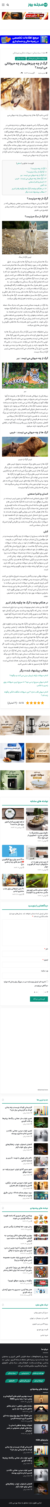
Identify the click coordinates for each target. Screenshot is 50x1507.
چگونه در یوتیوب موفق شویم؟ (20, 1280)
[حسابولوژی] (25, 38)
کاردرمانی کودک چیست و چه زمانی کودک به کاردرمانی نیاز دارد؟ (18, 1109)
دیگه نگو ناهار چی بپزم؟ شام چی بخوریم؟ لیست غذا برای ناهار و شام (17, 1269)
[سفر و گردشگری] (24, 1382)
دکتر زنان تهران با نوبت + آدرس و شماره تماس (19, 1159)
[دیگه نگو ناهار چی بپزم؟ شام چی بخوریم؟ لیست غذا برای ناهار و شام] (41, 1272)
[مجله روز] (38, 5)
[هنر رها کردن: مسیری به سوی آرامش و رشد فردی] (41, 1291)
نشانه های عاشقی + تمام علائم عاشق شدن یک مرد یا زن (19, 1407)
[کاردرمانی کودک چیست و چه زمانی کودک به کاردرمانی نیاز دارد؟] (41, 1110)
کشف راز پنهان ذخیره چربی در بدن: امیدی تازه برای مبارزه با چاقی (18, 1249)
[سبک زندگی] (11, 1374)
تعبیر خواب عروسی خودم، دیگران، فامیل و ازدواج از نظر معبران (18, 1184)
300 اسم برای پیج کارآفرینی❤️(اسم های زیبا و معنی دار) (13, 862)
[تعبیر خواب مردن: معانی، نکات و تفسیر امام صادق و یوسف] (41, 1135)
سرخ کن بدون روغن (41, 1312)
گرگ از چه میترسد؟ (39, 168)
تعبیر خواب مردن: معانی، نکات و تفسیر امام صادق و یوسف (19, 1132)
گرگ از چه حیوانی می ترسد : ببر (33, 175)
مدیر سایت (41, 73)
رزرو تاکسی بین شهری (40, 1323)
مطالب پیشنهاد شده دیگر (36, 192)
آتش (43, 185)
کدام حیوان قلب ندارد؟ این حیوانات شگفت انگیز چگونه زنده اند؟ (26, 693)
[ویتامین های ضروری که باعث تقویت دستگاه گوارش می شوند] (41, 1219)
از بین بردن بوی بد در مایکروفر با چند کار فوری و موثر (37, 864)
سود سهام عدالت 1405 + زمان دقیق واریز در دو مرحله (17, 1194)
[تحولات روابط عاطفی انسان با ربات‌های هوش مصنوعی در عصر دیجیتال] (41, 1428)
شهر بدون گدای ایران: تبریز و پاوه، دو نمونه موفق (17, 1171)
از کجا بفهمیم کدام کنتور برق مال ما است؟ (14, 823)
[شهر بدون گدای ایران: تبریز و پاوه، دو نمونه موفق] (41, 1174)
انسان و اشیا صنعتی (38, 181)
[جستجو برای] (7, 6)
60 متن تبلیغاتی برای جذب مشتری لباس (13, 890)
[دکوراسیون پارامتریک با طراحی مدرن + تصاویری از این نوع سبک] (37, 819)
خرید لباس (44, 1335)
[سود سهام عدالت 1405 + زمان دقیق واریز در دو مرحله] (41, 1195)
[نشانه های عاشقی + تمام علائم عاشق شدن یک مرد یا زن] (41, 1408)
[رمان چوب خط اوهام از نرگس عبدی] (41, 1228)
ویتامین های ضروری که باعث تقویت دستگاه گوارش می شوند (17, 1217)
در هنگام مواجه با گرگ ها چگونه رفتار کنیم (29, 188)
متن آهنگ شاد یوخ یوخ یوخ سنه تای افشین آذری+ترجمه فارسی (17, 1417)
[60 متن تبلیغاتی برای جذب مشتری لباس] (13, 880)
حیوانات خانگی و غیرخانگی (22, 53)
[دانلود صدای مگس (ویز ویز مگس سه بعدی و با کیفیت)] (37, 881)
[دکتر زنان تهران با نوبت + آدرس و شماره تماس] (41, 1161)
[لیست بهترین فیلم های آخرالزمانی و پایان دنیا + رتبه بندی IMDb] (41, 1399)
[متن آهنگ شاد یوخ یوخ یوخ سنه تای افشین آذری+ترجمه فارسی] (41, 1417)
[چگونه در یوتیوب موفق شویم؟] (41, 1283)
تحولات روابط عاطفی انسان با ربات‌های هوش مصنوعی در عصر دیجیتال (19, 1428)
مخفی (19, 163)
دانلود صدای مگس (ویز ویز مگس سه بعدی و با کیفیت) (37, 891)
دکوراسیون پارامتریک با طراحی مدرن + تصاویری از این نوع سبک (38, 835)
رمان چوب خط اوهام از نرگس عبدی (18, 1226)
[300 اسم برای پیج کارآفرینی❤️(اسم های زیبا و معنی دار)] (13, 851)
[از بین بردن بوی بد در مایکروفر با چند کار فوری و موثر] (37, 852)
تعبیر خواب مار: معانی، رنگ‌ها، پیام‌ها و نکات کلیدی (17, 1120)
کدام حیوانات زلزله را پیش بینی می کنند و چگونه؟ (28, 675)
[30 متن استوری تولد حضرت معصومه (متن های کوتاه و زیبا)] (41, 1260)
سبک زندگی (37, 53)
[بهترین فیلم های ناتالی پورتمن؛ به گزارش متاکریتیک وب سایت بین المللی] (41, 1237)
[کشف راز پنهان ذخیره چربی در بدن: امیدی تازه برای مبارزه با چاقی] (41, 1250)
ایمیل (45, 959)
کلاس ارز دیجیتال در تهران (39, 1318)
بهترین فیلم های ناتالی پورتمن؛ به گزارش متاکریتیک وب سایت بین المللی (18, 1238)
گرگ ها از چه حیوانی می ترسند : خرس (31, 178)
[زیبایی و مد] (25, 1374)
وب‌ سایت (44, 970)
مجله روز (18, 1502)
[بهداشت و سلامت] (38, 1374)
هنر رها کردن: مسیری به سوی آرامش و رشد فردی (17, 1291)
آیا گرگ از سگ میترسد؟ (37, 171)
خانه (44, 53)
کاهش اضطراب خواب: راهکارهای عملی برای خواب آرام (19, 1146)
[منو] (3, 6)
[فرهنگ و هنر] (38, 1382)
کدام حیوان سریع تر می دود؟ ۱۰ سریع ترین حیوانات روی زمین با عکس (25, 683)
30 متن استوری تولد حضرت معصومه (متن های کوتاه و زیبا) (17, 1259)
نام (46, 948)
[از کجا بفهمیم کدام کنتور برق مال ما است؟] (13, 814)
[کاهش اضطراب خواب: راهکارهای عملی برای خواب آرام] (41, 1149)
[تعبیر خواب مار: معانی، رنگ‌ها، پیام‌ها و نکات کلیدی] (41, 1122)
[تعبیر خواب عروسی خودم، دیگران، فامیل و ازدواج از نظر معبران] (41, 1186)
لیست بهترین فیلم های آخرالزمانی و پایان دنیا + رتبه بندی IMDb (17, 1398)
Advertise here (43, 1089)
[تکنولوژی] (11, 1382)
